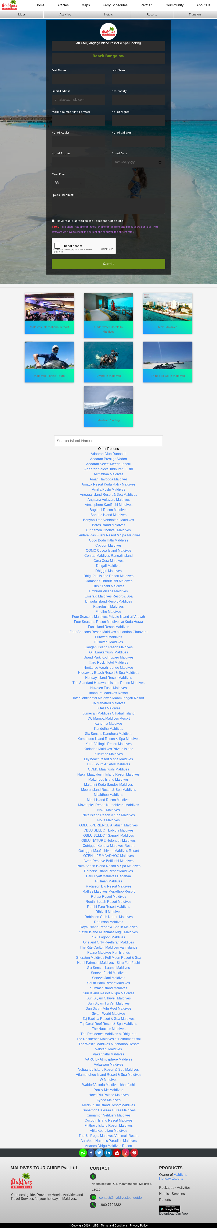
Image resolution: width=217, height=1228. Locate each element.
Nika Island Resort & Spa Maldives (108, 815)
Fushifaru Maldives (108, 642)
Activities (65, 14)
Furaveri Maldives (108, 637)
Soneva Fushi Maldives (108, 973)
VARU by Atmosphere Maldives (108, 1059)
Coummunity (174, 5)
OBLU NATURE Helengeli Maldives (108, 840)
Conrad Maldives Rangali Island (108, 555)
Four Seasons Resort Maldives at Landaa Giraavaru (108, 632)
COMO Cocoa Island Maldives (108, 550)
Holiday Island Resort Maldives (108, 678)
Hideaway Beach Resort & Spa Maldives (108, 672)
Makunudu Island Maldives (108, 779)
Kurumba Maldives (109, 754)
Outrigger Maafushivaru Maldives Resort (108, 851)
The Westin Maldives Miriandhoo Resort (108, 1044)
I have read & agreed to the (90, 221)
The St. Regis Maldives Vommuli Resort (108, 1135)
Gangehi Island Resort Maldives (109, 647)
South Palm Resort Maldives (108, 983)
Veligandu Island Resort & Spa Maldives (108, 1069)
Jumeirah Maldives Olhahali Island (109, 713)
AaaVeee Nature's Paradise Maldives (109, 1141)
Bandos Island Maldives (108, 515)
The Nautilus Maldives (108, 1029)
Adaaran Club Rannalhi (108, 454)
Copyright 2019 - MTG (85, 1225)
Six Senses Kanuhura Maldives (108, 733)
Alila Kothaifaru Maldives (108, 1130)
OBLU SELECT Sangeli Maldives (108, 835)
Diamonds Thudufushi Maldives (108, 581)
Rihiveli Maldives (108, 912)
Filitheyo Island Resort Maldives (109, 1125)
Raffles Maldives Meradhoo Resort (109, 891)
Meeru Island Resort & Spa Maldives (108, 789)
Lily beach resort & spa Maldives (108, 759)
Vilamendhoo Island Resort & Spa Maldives (108, 1074)
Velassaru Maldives (108, 1064)
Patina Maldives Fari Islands (108, 952)
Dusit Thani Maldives (108, 586)
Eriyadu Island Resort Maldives (108, 601)
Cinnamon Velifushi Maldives (109, 1115)
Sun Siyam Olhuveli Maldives (108, 998)
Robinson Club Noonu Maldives (109, 917)
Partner (146, 5)
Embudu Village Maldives (108, 591)
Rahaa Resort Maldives (108, 896)
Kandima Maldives (108, 723)
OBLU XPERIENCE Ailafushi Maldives (108, 825)
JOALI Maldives (108, 708)
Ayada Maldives (108, 1100)
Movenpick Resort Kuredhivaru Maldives (108, 805)
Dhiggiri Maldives (108, 571)
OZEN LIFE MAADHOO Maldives (108, 856)
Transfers (195, 14)
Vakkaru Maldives (108, 1049)
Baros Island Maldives (108, 525)
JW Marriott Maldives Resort (109, 718)
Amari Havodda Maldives (109, 479)
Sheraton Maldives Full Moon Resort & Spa (108, 957)
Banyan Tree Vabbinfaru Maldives (108, 520)
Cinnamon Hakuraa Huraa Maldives (109, 1110)
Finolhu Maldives (108, 611)
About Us (203, 5)
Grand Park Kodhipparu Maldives (108, 657)
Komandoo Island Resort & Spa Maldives (108, 739)
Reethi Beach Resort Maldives (108, 901)
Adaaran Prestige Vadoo (108, 459)
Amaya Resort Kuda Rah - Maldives (108, 484)
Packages (166, 1187)
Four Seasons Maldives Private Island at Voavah (108, 616)
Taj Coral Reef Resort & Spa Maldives (108, 1024)
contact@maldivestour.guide (120, 1197)
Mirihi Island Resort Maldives (108, 800)
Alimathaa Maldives (108, 474)
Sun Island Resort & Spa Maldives (108, 993)
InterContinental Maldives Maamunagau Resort (108, 698)
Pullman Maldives (108, 881)
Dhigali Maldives (108, 566)
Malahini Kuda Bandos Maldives (108, 784)
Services (178, 1194)
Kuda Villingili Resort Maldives (108, 744)
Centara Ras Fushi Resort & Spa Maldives (108, 535)
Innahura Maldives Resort (108, 693)
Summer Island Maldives (108, 988)
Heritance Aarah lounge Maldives (108, 667)
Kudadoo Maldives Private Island (108, 749)
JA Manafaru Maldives (108, 703)
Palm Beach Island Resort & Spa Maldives (108, 866)
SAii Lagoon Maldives (108, 937)
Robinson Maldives (108, 922)
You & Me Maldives (108, 1090)
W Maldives (108, 1079)
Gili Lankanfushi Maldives (108, 652)
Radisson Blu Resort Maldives (108, 886)
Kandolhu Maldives (108, 728)
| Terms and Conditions (113, 1225)
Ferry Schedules (115, 5)
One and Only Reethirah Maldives (108, 942)
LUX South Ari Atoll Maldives (108, 764)
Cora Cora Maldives (108, 560)
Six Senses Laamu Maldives (108, 968)
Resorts (152, 14)
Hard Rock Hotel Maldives (108, 662)
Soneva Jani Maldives (108, 978)
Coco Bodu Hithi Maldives (108, 540)
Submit (108, 264)
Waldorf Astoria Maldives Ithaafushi (108, 1085)
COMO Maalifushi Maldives (108, 769)
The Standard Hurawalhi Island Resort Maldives (108, 683)
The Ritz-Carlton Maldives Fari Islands (108, 947)
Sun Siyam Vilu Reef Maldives (108, 1008)
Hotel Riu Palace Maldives (109, 1095)
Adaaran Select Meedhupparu (108, 464)
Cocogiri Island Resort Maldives (108, 1120)
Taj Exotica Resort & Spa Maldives (109, 1018)
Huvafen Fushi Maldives (108, 688)
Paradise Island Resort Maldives (108, 871)
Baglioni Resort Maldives (108, 510)
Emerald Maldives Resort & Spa (109, 596)
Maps (86, 5)
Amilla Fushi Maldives (108, 489)
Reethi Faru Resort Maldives (108, 906)
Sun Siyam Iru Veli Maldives (109, 1003)
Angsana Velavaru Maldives (109, 499)
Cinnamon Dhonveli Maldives (108, 530)
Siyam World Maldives (108, 1013)
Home (40, 5)
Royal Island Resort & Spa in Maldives (109, 927)
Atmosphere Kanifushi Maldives (108, 505)
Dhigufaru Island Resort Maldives (108, 576)
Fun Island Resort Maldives (108, 627)
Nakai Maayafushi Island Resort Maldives (108, 774)
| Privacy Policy (138, 1225)
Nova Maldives (108, 820)
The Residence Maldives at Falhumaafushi (108, 1039)
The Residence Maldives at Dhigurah (108, 1034)
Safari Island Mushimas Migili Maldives (108, 932)
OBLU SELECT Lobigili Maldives (108, 830)
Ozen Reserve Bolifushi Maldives (108, 861)
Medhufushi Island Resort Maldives (108, 1105)
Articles (63, 5)
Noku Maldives (108, 810)
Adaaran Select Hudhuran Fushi (108, 469)
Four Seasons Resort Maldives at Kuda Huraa (108, 622)
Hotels (108, 14)
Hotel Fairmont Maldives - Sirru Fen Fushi (108, 962)
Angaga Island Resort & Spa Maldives (108, 494)
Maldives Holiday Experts (173, 1176)
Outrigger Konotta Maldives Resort (108, 845)
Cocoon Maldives (108, 545)
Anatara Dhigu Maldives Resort (108, 1146)
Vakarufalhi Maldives (108, 1054)
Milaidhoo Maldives (108, 795)
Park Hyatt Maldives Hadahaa (108, 876)
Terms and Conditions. (108, 221)
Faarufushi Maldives (108, 606)
